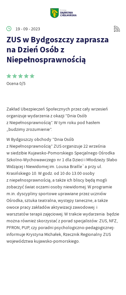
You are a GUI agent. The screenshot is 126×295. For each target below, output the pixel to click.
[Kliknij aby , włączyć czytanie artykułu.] (11, 96)
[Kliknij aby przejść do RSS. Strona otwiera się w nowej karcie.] (117, 29)
